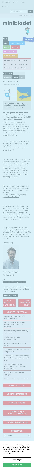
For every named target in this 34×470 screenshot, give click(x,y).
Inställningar (17, 460)
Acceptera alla (17, 465)
